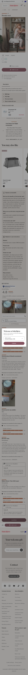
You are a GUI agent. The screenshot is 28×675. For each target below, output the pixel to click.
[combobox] (14, 338)
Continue (14, 343)
